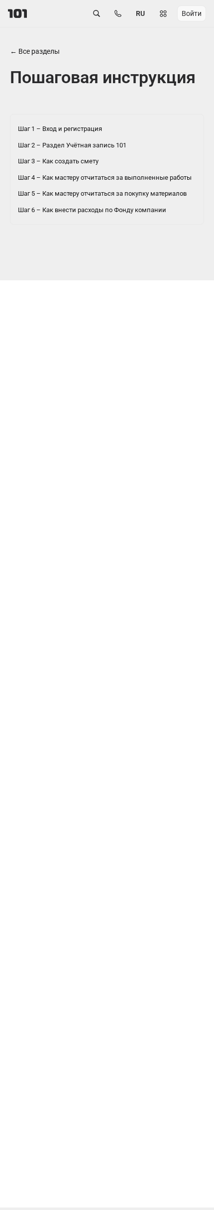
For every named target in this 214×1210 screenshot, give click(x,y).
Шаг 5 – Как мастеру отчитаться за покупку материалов (102, 193)
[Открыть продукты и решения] (163, 13)
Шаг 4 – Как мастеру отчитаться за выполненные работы (105, 177)
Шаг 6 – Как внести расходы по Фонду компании (92, 210)
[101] (17, 13)
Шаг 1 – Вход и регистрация (60, 128)
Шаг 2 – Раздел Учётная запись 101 (72, 145)
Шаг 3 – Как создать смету (58, 161)
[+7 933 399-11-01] (117, 13)
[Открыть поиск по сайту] (97, 13)
